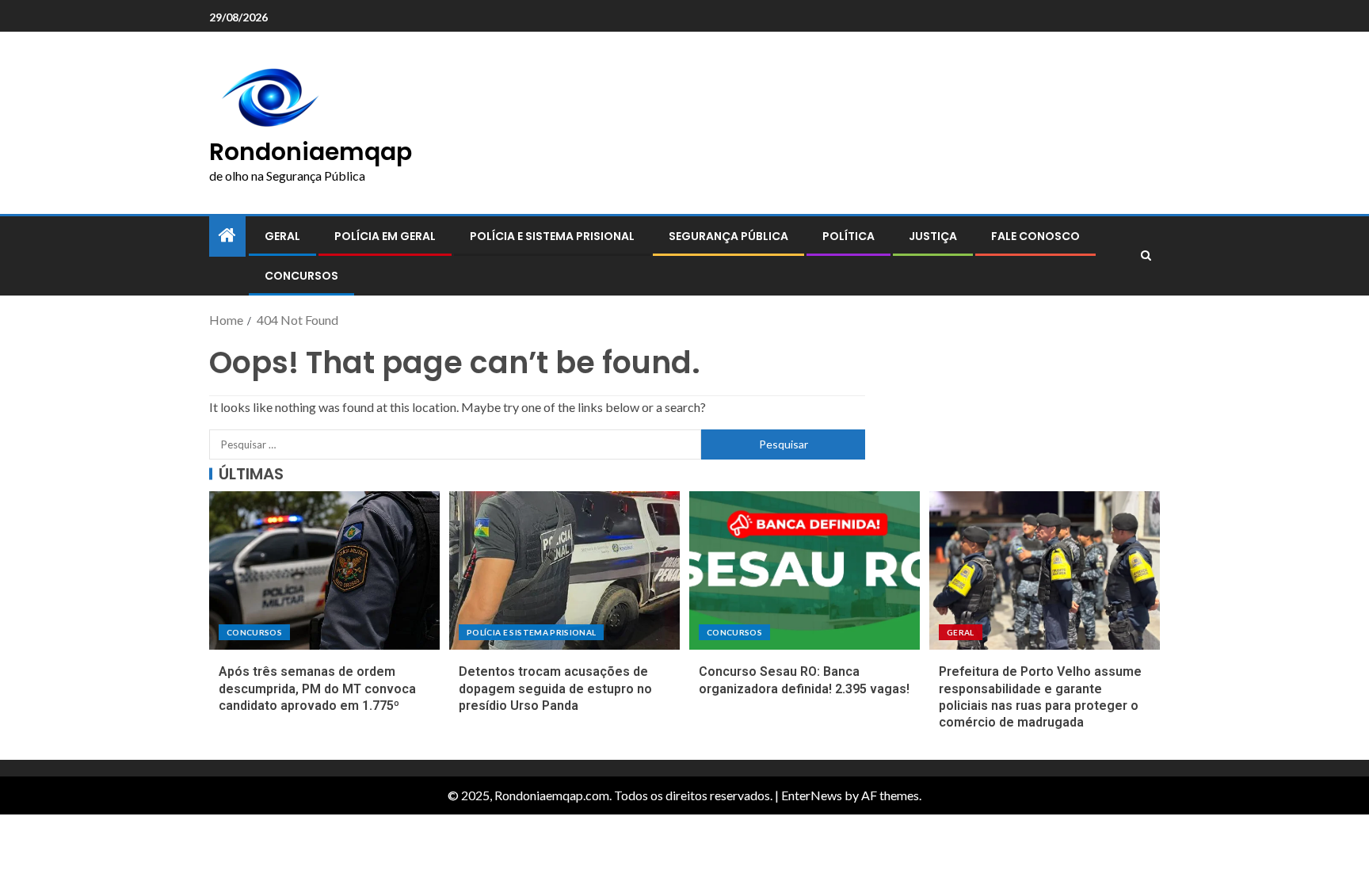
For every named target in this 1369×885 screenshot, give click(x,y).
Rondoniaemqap (310, 152)
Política (848, 236)
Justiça (933, 236)
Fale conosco (1035, 236)
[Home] (227, 235)
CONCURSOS (301, 276)
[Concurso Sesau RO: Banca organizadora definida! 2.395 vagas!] (804, 570)
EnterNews (811, 795)
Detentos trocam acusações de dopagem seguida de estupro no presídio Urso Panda (555, 688)
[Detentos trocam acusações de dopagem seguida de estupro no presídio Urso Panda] (564, 570)
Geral (282, 236)
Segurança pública (728, 236)
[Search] (1146, 256)
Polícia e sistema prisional (552, 236)
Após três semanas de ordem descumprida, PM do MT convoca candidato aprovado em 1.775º (317, 688)
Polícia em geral (385, 236)
